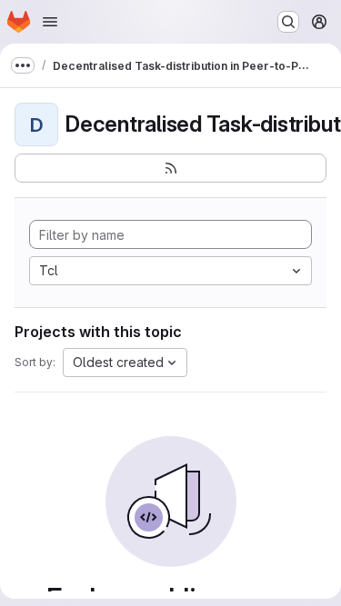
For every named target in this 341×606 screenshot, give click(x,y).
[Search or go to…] (288, 22)
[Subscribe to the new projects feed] (170, 168)
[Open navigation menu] (50, 21)
